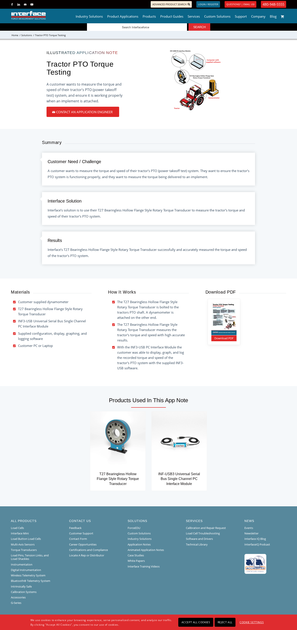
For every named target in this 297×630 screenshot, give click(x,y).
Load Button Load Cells (26, 539)
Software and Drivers (199, 539)
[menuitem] (89, 15)
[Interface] (42, 15)
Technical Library (197, 544)
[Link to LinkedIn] (18, 4)
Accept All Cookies (196, 622)
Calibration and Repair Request (206, 528)
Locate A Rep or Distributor (86, 555)
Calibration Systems (24, 592)
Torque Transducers (24, 550)
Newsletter (251, 533)
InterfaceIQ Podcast (257, 544)
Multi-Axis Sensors (23, 544)
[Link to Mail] (25, 4)
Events (248, 528)
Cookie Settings (252, 622)
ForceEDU (134, 528)
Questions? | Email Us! (240, 4)
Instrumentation (21, 564)
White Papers (136, 561)
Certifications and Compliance (88, 550)
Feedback (75, 528)
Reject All (225, 622)
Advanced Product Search (169, 4)
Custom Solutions (139, 533)
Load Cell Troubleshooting (203, 533)
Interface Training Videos (144, 566)
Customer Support (81, 533)
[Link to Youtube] (31, 4)
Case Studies (136, 555)
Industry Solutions (140, 539)
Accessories (18, 597)
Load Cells (17, 528)
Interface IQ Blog (255, 539)
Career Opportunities (83, 544)
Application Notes (139, 544)
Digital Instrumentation (26, 570)
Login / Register (208, 4)
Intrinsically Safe (21, 586)
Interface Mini (20, 533)
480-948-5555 (273, 4)
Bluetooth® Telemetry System (30, 581)
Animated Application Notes (146, 550)
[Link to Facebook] (12, 4)
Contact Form (78, 539)
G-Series (16, 603)
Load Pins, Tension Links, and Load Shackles (30, 557)
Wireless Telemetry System (28, 575)
